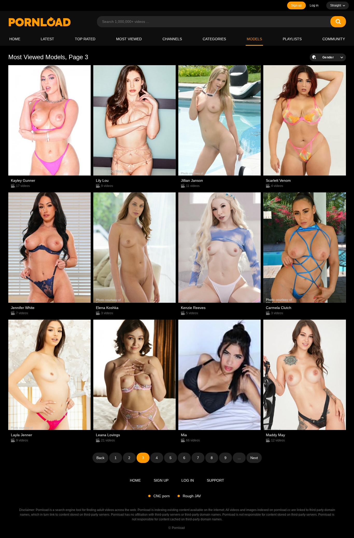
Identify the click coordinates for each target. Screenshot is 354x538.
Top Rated (85, 39)
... (239, 458)
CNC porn (161, 496)
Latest (47, 39)
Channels (172, 39)
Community (333, 39)
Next (254, 458)
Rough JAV (192, 496)
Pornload (178, 528)
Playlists (292, 39)
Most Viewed (129, 39)
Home (14, 39)
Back (100, 458)
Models (254, 39)
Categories (214, 39)
